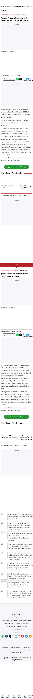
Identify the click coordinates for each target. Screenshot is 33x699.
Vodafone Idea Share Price (16, 629)
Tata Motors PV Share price (21, 623)
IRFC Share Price (9, 623)
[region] (16, 37)
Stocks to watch (27, 10)
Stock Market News (19, 6)
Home (2, 6)
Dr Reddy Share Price (22, 626)
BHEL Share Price (10, 626)
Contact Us (25, 650)
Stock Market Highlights (14, 10)
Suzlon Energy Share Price (16, 617)
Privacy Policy (27, 647)
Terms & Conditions (16, 647)
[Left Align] (2, 2)
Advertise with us (16, 652)
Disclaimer (5, 647)
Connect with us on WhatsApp (18, 167)
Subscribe (29, 7)
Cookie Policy (8, 650)
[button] (17, 79)
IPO (12, 6)
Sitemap (17, 650)
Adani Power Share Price (25, 620)
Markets (7, 6)
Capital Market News (14, 14)
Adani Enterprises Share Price (9, 620)
